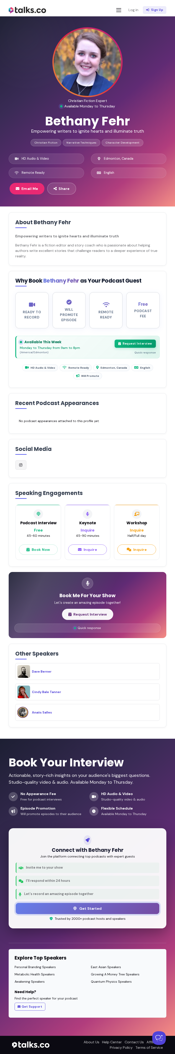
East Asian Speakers (106, 967)
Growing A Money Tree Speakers (115, 974)
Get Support (32, 1007)
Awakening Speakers (30, 981)
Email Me (29, 188)
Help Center (112, 1042)
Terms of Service (149, 1047)
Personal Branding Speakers (35, 967)
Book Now (41, 549)
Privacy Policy (121, 1047)
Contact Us (134, 1042)
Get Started (90, 908)
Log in (133, 9)
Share (64, 188)
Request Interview (137, 344)
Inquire (90, 549)
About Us (91, 1042)
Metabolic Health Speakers (35, 974)
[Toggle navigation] (118, 10)
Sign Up (157, 10)
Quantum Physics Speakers (111, 981)
